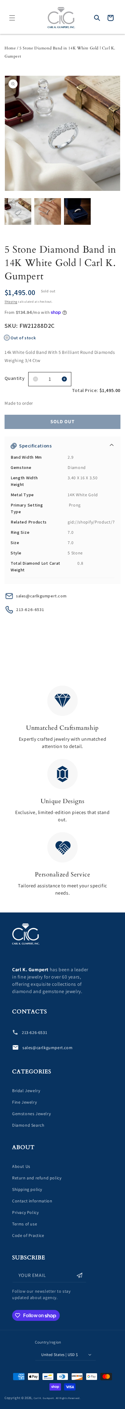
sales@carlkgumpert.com (41, 596)
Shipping (11, 302)
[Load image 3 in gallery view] (77, 211)
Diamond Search (28, 1125)
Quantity (15, 378)
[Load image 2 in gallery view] (47, 211)
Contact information (32, 1201)
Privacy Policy (25, 1212)
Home (10, 48)
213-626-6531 (30, 609)
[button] (12, 18)
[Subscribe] (79, 1275)
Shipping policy (27, 1189)
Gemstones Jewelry (31, 1113)
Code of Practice (28, 1235)
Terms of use (24, 1224)
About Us (21, 1166)
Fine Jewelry (24, 1102)
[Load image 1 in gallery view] (18, 211)
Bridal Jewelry (26, 1090)
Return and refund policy (36, 1178)
